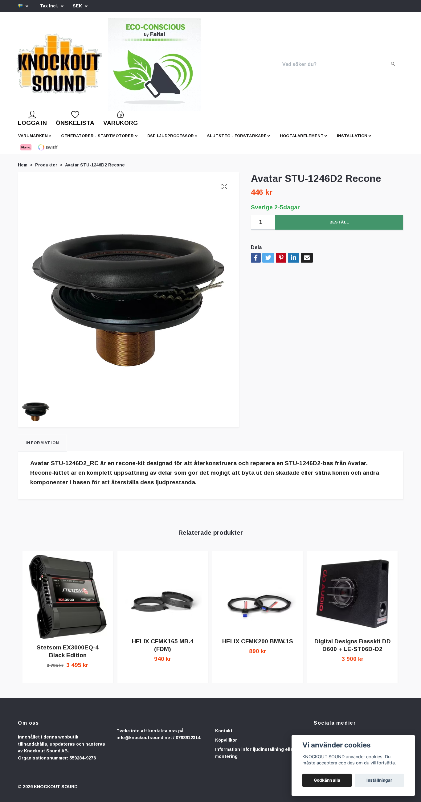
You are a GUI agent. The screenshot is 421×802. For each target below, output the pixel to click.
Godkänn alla (327, 780)
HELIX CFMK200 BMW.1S (257, 646)
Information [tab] (42, 447)
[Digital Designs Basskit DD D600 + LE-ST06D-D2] (352, 599)
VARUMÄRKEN (33, 140)
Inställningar (379, 780)
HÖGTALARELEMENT (302, 140)
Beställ (339, 227)
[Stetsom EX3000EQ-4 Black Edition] (68, 602)
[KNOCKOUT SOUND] (80, 67)
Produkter (46, 169)
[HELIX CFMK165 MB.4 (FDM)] (163, 599)
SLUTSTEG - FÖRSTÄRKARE (237, 140)
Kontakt (223, 735)
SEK (78, 5)
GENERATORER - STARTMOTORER (97, 140)
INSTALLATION (352, 140)
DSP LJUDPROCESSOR (170, 140)
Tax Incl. (49, 5)
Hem (22, 169)
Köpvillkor (226, 745)
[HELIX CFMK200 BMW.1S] (257, 599)
